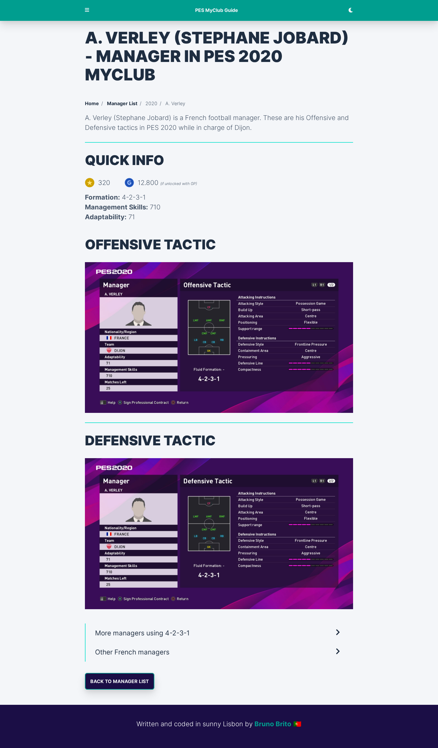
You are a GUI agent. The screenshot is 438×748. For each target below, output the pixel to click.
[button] (219, 633)
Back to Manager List (119, 681)
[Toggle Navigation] (87, 10)
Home (92, 103)
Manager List (122, 103)
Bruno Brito (272, 724)
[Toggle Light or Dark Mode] (348, 10)
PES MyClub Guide (216, 10)
